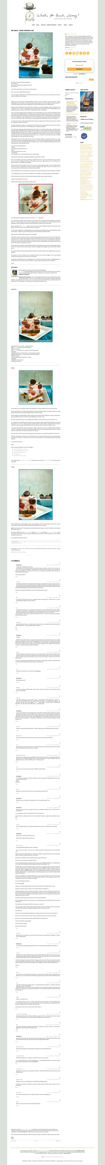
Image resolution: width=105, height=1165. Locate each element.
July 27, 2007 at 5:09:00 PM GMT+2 (53, 597)
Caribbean (90, 150)
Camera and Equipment (84, 150)
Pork (89, 178)
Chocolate (82, 152)
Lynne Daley (18, 1092)
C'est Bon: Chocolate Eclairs (71, 124)
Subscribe (79, 69)
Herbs (81, 169)
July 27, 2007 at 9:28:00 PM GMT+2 (53, 726)
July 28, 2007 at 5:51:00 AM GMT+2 (53, 807)
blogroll (89, 145)
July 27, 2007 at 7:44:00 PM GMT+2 (53, 687)
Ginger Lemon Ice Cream (19, 452)
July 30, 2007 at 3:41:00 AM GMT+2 (53, 982)
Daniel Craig (24, 226)
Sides (91, 187)
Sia (16, 608)
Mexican (86, 173)
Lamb (81, 171)
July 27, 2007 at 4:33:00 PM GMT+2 (53, 581)
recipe (50, 541)
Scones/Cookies (89, 186)
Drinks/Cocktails (83, 157)
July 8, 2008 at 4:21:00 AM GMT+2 (54, 1046)
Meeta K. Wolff (19, 845)
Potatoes (82, 180)
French (82, 164)
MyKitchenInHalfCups (20, 755)
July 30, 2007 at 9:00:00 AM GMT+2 (53, 997)
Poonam (18, 726)
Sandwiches (82, 185)
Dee (17, 745)
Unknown (18, 933)
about (81, 144)
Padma (17, 652)
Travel (65, 25)
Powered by (75, 73)
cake (40, 541)
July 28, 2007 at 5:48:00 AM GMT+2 (53, 798)
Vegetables (83, 197)
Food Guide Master (83, 162)
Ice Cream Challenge (52, 532)
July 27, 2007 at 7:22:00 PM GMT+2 (53, 678)
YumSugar (38, 532)
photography (14, 543)
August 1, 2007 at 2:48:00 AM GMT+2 (53, 1024)
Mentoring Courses (49, 30)
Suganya (18, 687)
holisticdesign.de (79, 1160)
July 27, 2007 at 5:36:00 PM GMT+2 (53, 607)
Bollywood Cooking (84, 147)
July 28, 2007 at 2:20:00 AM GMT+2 (53, 755)
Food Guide (60, 33)
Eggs (87, 158)
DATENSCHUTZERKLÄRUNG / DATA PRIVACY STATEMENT (43, 1160)
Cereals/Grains (83, 151)
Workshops (49, 27)
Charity (88, 151)
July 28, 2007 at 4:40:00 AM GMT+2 (53, 776)
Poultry (85, 180)
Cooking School (60, 30)
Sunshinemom (19, 1069)
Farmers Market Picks (85, 160)
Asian (84, 144)
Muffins (81, 175)
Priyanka (18, 698)
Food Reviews (89, 162)
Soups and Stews (87, 189)
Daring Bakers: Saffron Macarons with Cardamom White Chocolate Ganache (72, 103)
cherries (16, 347)
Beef (87, 146)
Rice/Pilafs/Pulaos (84, 184)
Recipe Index (61, 27)
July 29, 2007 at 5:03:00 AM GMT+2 (53, 972)
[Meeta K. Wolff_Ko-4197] (71, 34)
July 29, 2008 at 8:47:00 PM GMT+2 (53, 1079)
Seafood (82, 187)
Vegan (91, 196)
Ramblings (82, 182)
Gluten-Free (86, 167)
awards (87, 144)
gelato (25, 541)
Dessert (16, 552)
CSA (88, 154)
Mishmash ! (18, 622)
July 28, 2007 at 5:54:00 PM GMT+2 (53, 943)
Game (90, 166)
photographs (83, 177)
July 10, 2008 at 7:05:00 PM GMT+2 (53, 1055)
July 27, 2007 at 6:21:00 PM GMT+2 (53, 652)
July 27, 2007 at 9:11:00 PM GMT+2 (53, 710)
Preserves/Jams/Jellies (85, 181)
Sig (16, 983)
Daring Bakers (83, 155)
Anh (17, 767)
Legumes (85, 171)
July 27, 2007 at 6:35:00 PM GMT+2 (53, 669)
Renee (17, 972)
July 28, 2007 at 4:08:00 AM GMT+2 (53, 767)
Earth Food (21, 271)
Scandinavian (82, 186)
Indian (81, 170)
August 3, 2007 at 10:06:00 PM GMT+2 (53, 1036)
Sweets (85, 192)
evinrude (18, 953)
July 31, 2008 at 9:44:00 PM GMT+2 (53, 1101)
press (91, 181)
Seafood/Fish (87, 187)
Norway (85, 175)
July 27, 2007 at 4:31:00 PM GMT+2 (53, 564)
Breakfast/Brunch (84, 148)
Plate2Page (85, 178)
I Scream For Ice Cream (25, 460)
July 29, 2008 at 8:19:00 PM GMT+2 (53, 1068)
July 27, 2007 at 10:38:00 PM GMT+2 (53, 744)
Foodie (17, 824)
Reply (16, 576)
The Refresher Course (50, 34)
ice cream (29, 541)
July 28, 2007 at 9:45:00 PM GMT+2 (53, 952)
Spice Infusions (89, 190)
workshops (90, 199)
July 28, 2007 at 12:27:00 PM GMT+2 (53, 833)
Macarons (82, 173)
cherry (34, 541)
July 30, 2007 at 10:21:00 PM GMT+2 (53, 1014)
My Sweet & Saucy (20, 1046)
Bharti (17, 1101)
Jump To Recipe (89, 170)
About (37, 25)
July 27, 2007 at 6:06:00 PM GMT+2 (53, 635)
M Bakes (89, 171)
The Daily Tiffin (27, 532)
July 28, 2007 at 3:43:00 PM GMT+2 (53, 933)
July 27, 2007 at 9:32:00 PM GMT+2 (53, 735)
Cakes (90, 148)
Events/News (83, 160)
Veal (89, 196)
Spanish (84, 190)
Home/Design (86, 169)
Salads (89, 184)
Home (33, 25)
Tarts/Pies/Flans (84, 193)
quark (15, 350)
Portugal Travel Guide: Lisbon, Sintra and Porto (86, 113)
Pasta (88, 175)
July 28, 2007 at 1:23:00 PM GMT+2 (53, 845)
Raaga (17, 997)
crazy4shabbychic (20, 1056)
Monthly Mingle (47, 460)
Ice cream (24, 552)
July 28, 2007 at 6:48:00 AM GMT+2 (53, 824)
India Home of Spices (61, 36)
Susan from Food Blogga (21, 1014)
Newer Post (13, 1141)
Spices (81, 192)
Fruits (20, 552)
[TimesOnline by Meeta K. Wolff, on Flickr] (79, 83)
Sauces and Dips (89, 185)
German (82, 167)
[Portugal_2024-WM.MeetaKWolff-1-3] (87, 111)
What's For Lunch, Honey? (26, 1129)
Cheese (91, 151)
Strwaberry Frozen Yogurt (20, 455)
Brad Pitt (37, 217)
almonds (43, 541)
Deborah (18, 581)
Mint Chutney (19, 735)
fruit (37, 541)
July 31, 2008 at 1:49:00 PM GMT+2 (53, 1092)
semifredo (21, 541)
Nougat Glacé (17, 454)
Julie (17, 1024)
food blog (58, 541)
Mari (17, 597)
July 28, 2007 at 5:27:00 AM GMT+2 (53, 789)
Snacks (82, 189)
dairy (90, 154)
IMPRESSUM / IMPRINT (26, 1160)
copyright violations (83, 154)
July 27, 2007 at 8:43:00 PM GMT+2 (53, 697)
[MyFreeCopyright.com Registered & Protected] (52, 1156)
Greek (90, 167)
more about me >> (69, 49)
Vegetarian (84, 199)
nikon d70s (19, 543)
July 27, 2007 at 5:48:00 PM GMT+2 (53, 622)
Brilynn (17, 789)
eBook (85, 158)
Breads (90, 147)
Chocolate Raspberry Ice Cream (21, 450)
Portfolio (43, 25)
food (54, 541)
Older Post (58, 1141)
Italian (85, 170)
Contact (71, 25)
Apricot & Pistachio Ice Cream (20, 449)
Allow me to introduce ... (72, 114)
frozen (47, 541)
